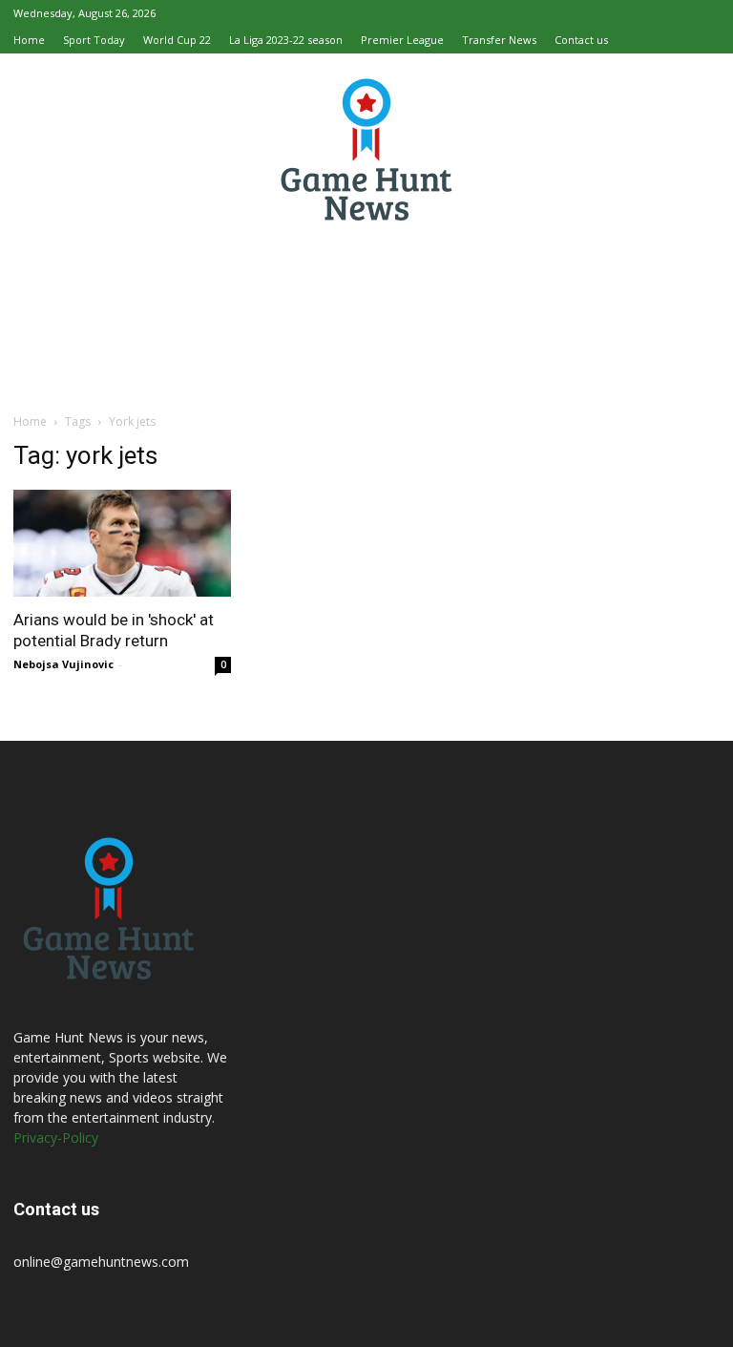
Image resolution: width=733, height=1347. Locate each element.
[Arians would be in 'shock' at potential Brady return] (122, 543)
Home (29, 39)
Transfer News (499, 39)
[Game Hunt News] (366, 148)
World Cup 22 (177, 39)
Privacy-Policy (55, 1137)
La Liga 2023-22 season (286, 39)
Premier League (402, 39)
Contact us (581, 39)
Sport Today (94, 39)
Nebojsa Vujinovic (63, 664)
